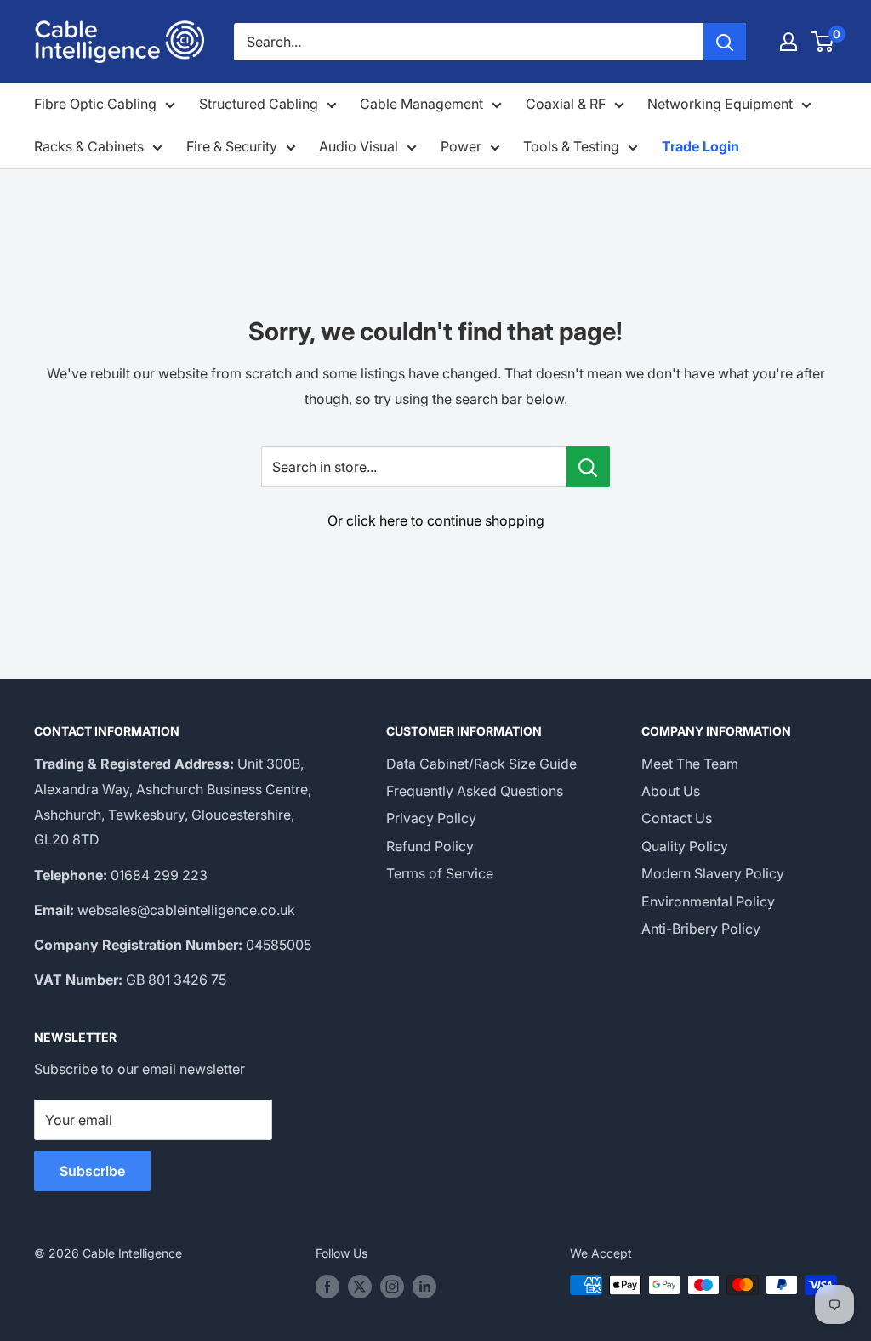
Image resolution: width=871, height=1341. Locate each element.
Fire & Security (231, 146)
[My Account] (788, 41)
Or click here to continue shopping (435, 520)
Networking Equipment (720, 103)
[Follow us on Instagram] (392, 1286)
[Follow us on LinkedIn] (424, 1286)
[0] (823, 41)
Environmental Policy (708, 901)
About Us (670, 790)
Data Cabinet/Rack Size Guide (481, 763)
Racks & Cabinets (89, 146)
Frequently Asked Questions (474, 790)
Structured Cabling (258, 103)
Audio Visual (358, 146)
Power (461, 146)
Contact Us (676, 818)
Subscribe (92, 1170)
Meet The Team (689, 763)
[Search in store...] (588, 466)
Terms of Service (439, 873)
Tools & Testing (571, 146)
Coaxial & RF (566, 103)
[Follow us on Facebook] (327, 1286)
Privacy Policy (431, 818)
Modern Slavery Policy (712, 873)
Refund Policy (430, 846)
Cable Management (421, 103)
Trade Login (700, 146)
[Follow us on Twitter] (360, 1286)
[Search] (724, 41)
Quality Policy (684, 846)
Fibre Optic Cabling (95, 103)
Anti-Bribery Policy (700, 928)
